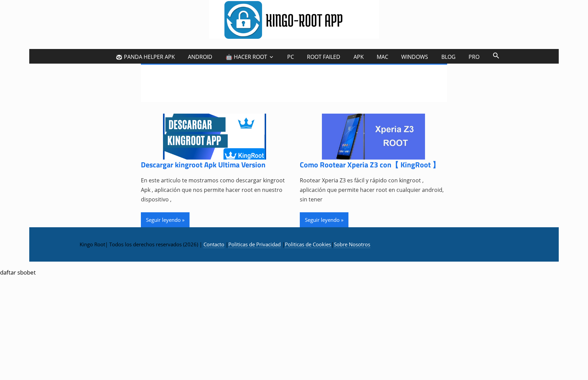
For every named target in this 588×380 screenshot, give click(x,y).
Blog (448, 57)
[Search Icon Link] (496, 55)
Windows (414, 57)
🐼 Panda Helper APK (145, 57)
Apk (359, 57)
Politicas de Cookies (308, 244)
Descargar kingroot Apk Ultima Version (203, 164)
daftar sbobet (18, 272)
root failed (323, 57)
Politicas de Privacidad (254, 244)
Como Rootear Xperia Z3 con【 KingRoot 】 (370, 164)
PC (290, 57)
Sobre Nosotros (352, 244)
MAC (382, 57)
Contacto (213, 244)
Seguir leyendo (163, 219)
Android (200, 57)
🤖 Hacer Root (246, 57)
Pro (474, 57)
